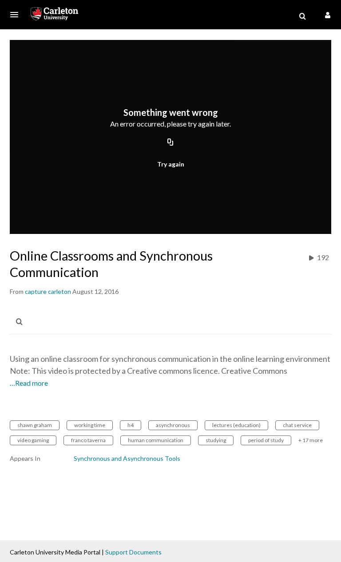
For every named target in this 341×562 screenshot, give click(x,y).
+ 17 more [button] (310, 440)
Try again (170, 164)
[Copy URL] (170, 143)
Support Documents (133, 552)
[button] (17, 14)
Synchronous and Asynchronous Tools (127, 458)
